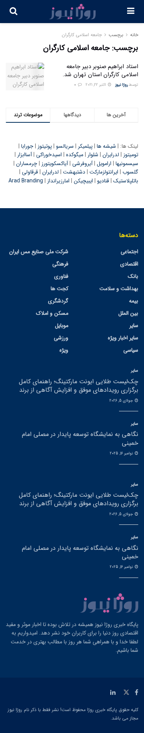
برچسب (116, 34)
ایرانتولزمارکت (103, 172)
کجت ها (59, 288)
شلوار (93, 154)
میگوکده (74, 154)
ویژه (64, 350)
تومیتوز (130, 154)
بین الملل (128, 313)
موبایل (61, 325)
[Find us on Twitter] (126, 692)
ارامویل (104, 163)
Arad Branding (25, 181)
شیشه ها (106, 146)
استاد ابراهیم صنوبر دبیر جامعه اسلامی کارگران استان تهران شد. (100, 70)
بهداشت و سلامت (118, 288)
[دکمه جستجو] (13, 11)
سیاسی (130, 350)
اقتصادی (129, 264)
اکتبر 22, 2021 (96, 85)
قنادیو (103, 181)
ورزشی (61, 338)
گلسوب (130, 172)
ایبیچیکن (83, 181)
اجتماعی (129, 251)
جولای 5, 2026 (121, 401)
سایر (133, 325)
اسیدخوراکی (49, 154)
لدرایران (111, 154)
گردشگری (58, 301)
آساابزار (24, 154)
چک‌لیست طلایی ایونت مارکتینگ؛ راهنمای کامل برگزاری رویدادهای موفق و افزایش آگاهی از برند (78, 386)
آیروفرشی (82, 163)
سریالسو (65, 146)
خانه (134, 34)
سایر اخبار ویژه (123, 338)
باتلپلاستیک (125, 181)
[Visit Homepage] (72, 11)
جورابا (27, 146)
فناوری (61, 276)
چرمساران (26, 163)
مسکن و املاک (52, 313)
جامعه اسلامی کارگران (82, 34)
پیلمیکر (85, 146)
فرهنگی (60, 264)
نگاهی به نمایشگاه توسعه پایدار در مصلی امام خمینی (80, 438)
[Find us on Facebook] (136, 692)
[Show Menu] (130, 11)
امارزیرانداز (58, 181)
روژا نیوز (121, 85)
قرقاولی (30, 172)
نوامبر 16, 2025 (122, 453)
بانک (133, 276)
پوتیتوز (45, 146)
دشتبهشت (74, 172)
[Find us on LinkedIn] (113, 692)
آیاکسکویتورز (54, 163)
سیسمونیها (127, 163)
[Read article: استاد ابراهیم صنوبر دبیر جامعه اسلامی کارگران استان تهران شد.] (25, 76)
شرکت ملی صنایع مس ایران (38, 251)
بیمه (133, 301)
